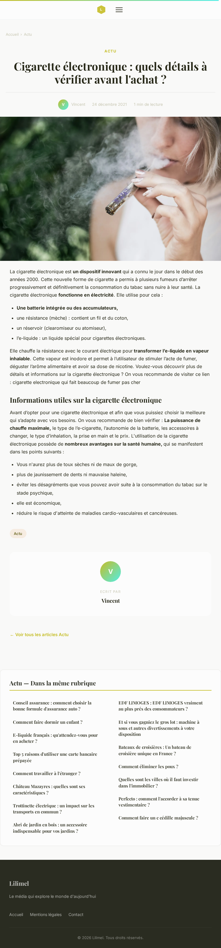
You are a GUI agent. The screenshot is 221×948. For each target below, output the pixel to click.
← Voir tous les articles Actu (39, 634)
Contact (75, 914)
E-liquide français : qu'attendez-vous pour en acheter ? (55, 738)
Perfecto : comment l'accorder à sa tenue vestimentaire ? (159, 802)
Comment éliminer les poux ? (148, 766)
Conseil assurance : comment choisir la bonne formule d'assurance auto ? (52, 706)
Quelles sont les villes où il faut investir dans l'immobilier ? (158, 782)
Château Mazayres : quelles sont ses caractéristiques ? (49, 789)
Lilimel (19, 883)
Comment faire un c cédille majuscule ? (158, 818)
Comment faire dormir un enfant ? (47, 722)
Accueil (12, 34)
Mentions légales (46, 914)
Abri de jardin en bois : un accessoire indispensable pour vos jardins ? (50, 828)
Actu (28, 34)
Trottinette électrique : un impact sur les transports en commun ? (53, 809)
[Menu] (119, 9)
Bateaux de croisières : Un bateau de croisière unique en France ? (155, 750)
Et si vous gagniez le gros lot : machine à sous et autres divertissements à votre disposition (159, 728)
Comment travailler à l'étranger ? (46, 773)
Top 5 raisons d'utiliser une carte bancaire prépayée (55, 757)
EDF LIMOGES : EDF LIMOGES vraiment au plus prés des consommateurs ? (161, 706)
